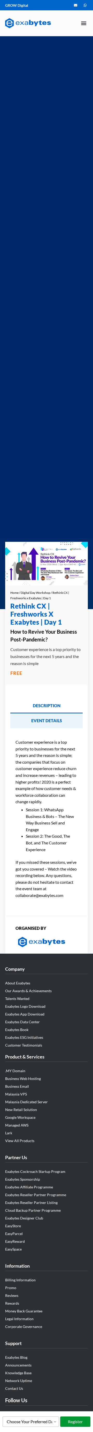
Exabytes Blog (16, 1357)
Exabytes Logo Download (25, 1006)
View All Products (19, 1140)
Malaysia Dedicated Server (26, 1102)
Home (14, 593)
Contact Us (14, 1388)
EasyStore (13, 1226)
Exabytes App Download (24, 1014)
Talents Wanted (17, 998)
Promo (10, 1287)
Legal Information (19, 1319)
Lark (8, 1133)
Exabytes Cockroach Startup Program (35, 1171)
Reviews (11, 1295)
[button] (83, 23)
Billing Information (20, 1280)
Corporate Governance (23, 1326)
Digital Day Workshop (35, 593)
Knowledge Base (18, 1373)
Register (75, 1421)
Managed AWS (16, 1125)
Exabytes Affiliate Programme (29, 1187)
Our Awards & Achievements (28, 991)
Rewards (12, 1303)
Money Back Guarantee (23, 1311)
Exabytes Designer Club (24, 1218)
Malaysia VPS (16, 1094)
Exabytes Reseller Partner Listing (31, 1202)
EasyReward (15, 1241)
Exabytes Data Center (22, 1022)
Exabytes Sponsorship (22, 1179)
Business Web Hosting (23, 1078)
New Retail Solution (21, 1109)
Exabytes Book (16, 1029)
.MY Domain (15, 1071)
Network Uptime (18, 1380)
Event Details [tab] (46, 720)
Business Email (17, 1086)
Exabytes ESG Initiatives (24, 1037)
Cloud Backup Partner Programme (33, 1210)
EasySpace (13, 1249)
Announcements (18, 1365)
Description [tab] (46, 705)
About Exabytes (17, 983)
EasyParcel (14, 1233)
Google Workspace (20, 1117)
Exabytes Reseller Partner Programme (35, 1195)
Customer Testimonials (23, 1045)
